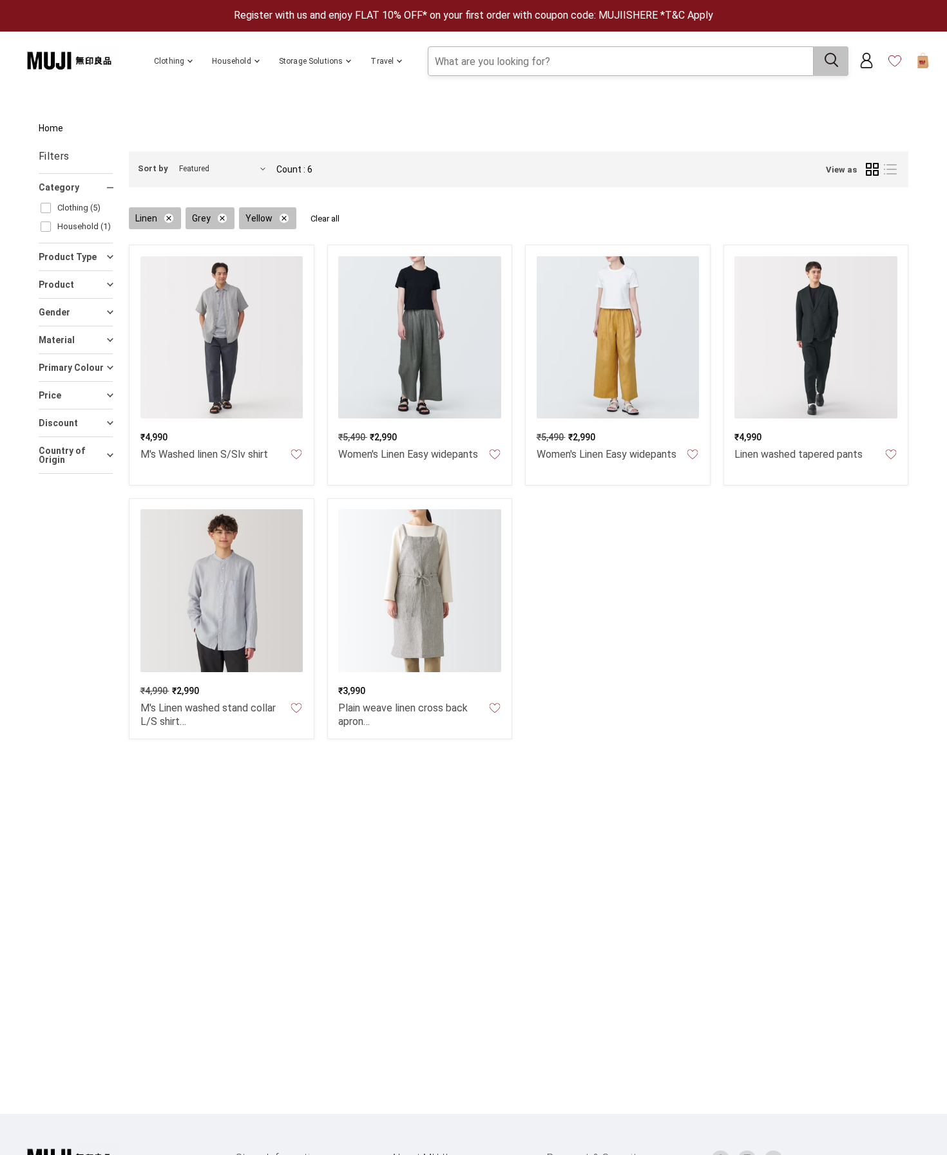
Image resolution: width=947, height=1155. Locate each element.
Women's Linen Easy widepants (408, 454)
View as (841, 169)
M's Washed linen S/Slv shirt (204, 454)
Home (51, 128)
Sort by (153, 168)
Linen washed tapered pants (798, 454)
